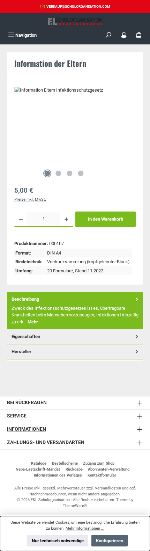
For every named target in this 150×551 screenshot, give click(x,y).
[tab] (75, 310)
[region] (75, 134)
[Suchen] (108, 35)
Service (17, 416)
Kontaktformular (102, 475)
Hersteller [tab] (21, 351)
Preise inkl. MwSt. (30, 199)
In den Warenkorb (105, 219)
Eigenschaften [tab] (26, 336)
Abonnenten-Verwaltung (108, 469)
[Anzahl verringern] (20, 219)
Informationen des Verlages (58, 475)
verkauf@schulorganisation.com (78, 6)
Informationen (26, 429)
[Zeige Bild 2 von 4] (58, 173)
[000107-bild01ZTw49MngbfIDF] (75, 126)
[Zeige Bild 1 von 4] (47, 173)
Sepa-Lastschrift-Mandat (38, 469)
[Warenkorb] (139, 35)
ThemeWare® (75, 505)
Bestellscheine (65, 463)
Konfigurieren (109, 540)
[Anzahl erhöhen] (66, 219)
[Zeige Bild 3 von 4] (69, 173)
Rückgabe (74, 469)
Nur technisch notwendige (58, 540)
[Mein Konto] (124, 35)
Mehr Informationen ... (85, 528)
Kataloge (38, 463)
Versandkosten (108, 488)
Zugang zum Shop (98, 463)
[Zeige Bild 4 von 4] (80, 173)
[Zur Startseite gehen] (75, 21)
